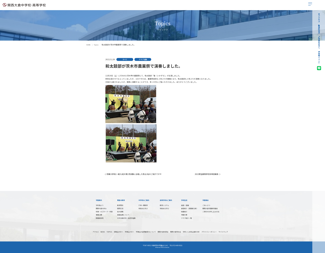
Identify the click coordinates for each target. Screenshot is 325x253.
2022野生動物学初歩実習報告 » (207, 174)
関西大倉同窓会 (163, 232)
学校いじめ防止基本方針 (191, 232)
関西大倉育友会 (175, 232)
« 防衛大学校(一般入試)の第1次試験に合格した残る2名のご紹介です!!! (133, 174)
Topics (96, 45)
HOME (88, 45)
